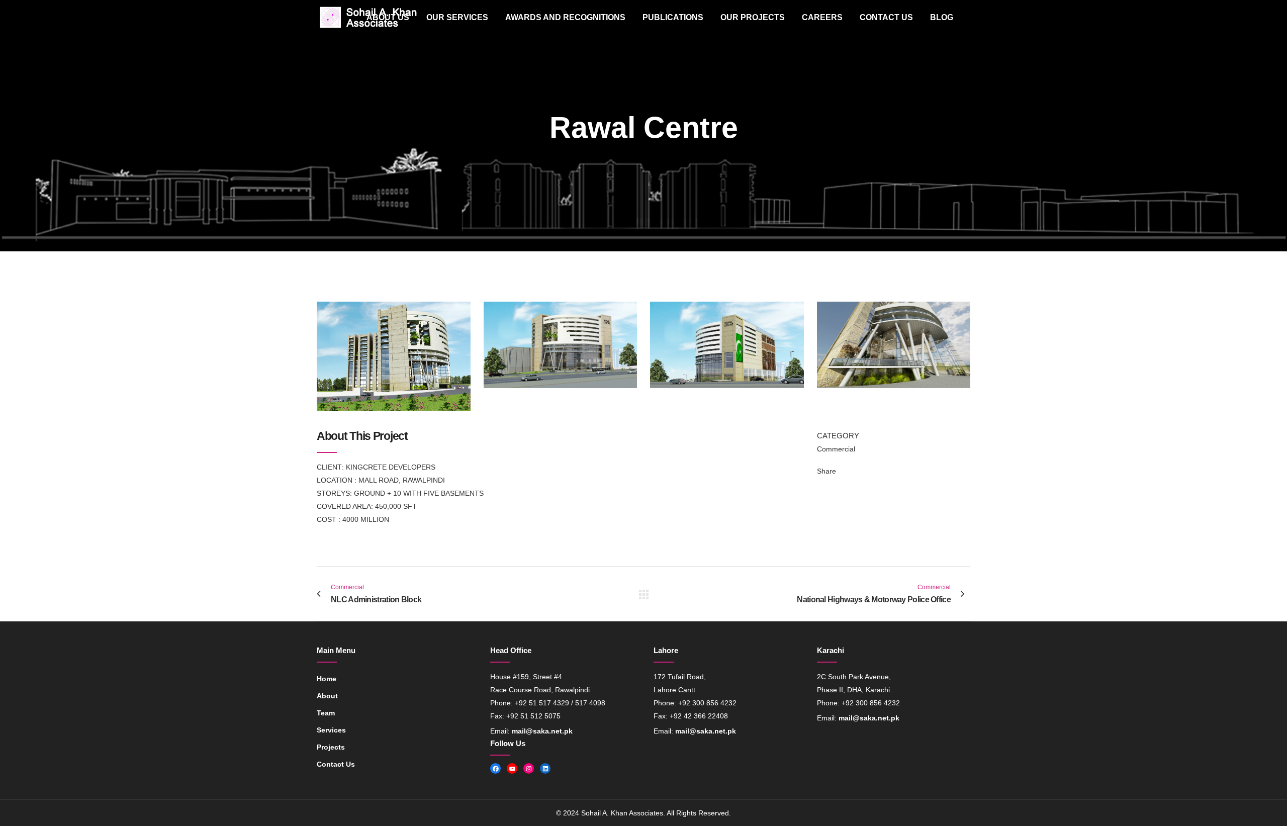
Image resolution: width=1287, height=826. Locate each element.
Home (326, 679)
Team (326, 713)
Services (331, 730)
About (327, 696)
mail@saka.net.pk (542, 731)
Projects (331, 747)
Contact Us (336, 764)
